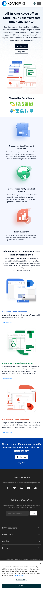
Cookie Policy (18, 575)
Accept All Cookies (21, 586)
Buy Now (21, 51)
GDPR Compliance (35, 559)
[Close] (40, 563)
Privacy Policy (18, 559)
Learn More (7, 322)
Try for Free (21, 46)
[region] (21, 575)
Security (25, 559)
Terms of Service (8, 559)
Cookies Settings (21, 580)
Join (33, 513)
